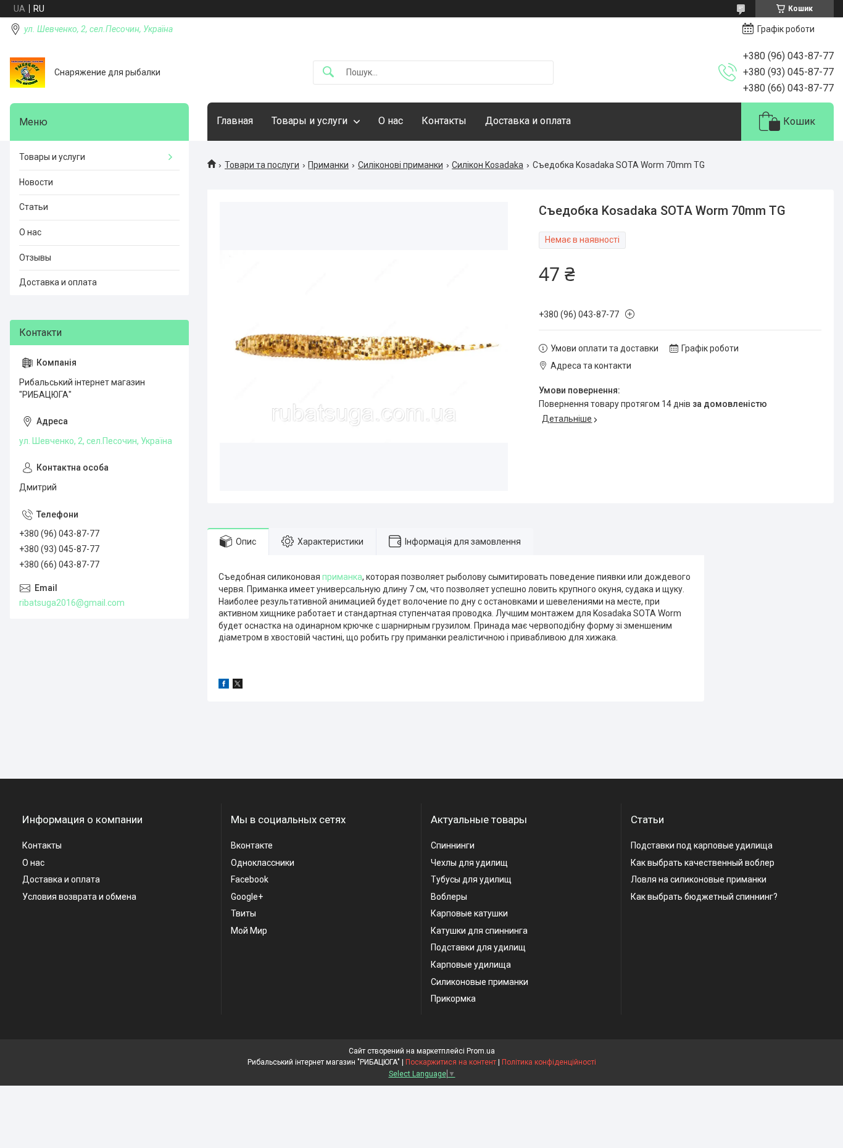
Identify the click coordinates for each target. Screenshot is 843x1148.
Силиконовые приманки (479, 982)
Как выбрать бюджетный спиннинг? (704, 897)
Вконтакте (252, 845)
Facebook (249, 879)
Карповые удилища (471, 965)
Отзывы (35, 257)
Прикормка (453, 998)
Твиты (243, 913)
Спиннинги (453, 845)
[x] (238, 685)
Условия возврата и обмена (79, 897)
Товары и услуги (309, 121)
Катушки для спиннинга (479, 931)
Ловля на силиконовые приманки (698, 879)
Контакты (444, 121)
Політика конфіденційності (549, 1062)
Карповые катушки (469, 913)
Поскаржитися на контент (450, 1062)
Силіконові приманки (400, 165)
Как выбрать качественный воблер (702, 863)
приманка (342, 577)
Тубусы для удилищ (471, 879)
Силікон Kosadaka (487, 165)
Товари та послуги (262, 165)
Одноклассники (262, 863)
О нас (390, 121)
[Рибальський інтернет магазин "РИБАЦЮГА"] (27, 72)
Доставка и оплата (528, 121)
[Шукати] (328, 72)
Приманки (328, 165)
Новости (36, 182)
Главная (235, 121)
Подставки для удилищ (478, 947)
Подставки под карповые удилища (702, 845)
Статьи (33, 207)
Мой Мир (249, 931)
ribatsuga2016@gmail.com (72, 603)
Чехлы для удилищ (469, 863)
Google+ (247, 897)
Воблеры (449, 897)
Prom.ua (481, 1051)
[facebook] (223, 685)
